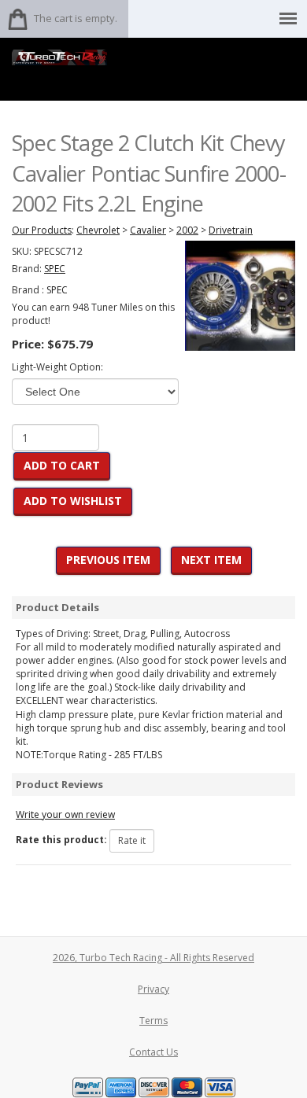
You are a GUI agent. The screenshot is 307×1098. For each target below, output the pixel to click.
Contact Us (153, 1052)
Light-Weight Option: (57, 367)
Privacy (153, 989)
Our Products (42, 230)
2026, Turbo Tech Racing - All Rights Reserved (153, 957)
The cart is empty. (75, 18)
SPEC (57, 290)
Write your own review (65, 814)
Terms (153, 1020)
